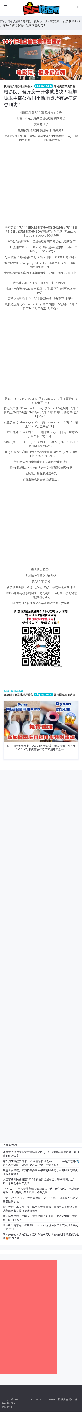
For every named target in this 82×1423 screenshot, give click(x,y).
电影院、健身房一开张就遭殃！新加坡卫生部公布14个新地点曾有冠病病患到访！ (40, 98)
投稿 (6, 691)
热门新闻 (14, 21)
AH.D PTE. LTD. (28, 1399)
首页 (3, 21)
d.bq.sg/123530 (43, 86)
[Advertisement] (41, 185)
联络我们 (7, 1406)
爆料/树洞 (17, 691)
